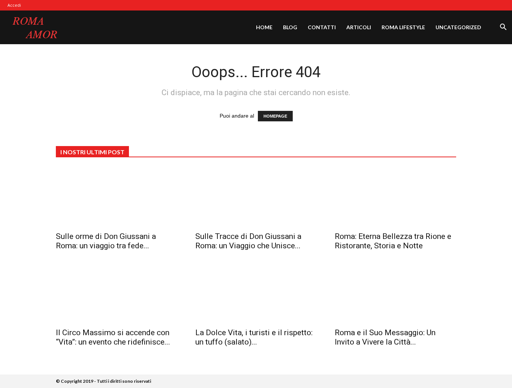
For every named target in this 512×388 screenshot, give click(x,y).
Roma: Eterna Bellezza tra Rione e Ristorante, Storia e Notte (393, 241)
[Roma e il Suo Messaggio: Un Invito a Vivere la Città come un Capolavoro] (395, 293)
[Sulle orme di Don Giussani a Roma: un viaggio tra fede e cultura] (116, 197)
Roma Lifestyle (403, 27)
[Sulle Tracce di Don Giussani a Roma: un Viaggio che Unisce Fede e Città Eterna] (256, 197)
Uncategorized (458, 27)
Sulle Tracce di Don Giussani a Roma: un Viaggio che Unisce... (248, 241)
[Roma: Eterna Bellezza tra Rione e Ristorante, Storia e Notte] (395, 197)
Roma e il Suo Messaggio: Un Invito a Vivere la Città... (385, 337)
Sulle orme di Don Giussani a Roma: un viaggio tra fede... (106, 241)
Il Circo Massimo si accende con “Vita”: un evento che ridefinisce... (113, 337)
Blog (290, 27)
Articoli (358, 27)
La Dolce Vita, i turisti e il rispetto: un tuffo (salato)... (254, 337)
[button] (503, 27)
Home (264, 27)
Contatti (322, 27)
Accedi (14, 5)
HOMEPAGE (275, 116)
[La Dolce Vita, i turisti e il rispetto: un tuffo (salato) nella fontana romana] (256, 293)
